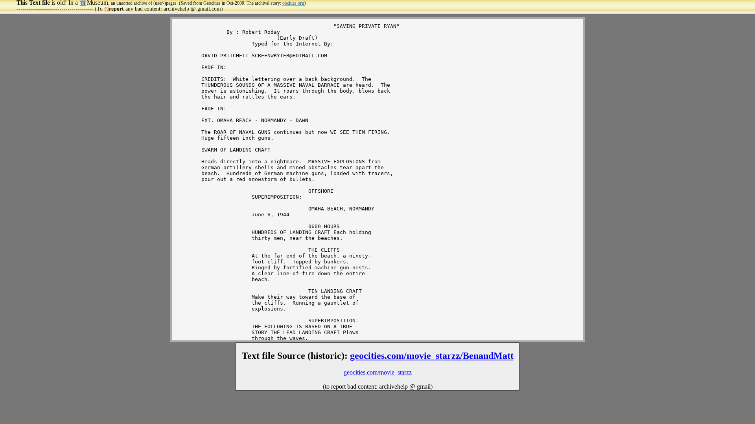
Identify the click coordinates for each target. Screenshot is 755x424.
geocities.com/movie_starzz (378, 372)
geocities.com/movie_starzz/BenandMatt (432, 356)
